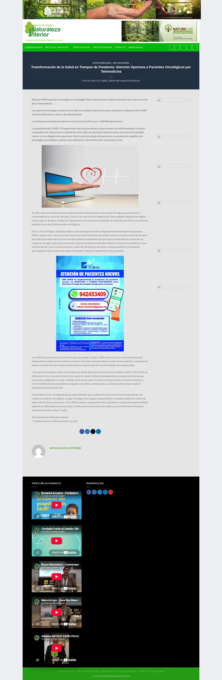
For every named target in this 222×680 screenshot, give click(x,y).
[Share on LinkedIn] (98, 431)
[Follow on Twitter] (183, 47)
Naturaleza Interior (128, 81)
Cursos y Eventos (102, 47)
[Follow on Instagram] (177, 47)
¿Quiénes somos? (33, 47)
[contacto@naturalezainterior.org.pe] (165, 47)
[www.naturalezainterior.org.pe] (41, 31)
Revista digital (81, 47)
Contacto (120, 47)
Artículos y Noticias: (57, 47)
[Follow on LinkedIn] (189, 47)
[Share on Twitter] (87, 431)
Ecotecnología (102, 63)
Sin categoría (121, 63)
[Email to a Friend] (92, 431)
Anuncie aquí (135, 47)
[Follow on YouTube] (195, 47)
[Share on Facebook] (81, 431)
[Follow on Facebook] (171, 47)
